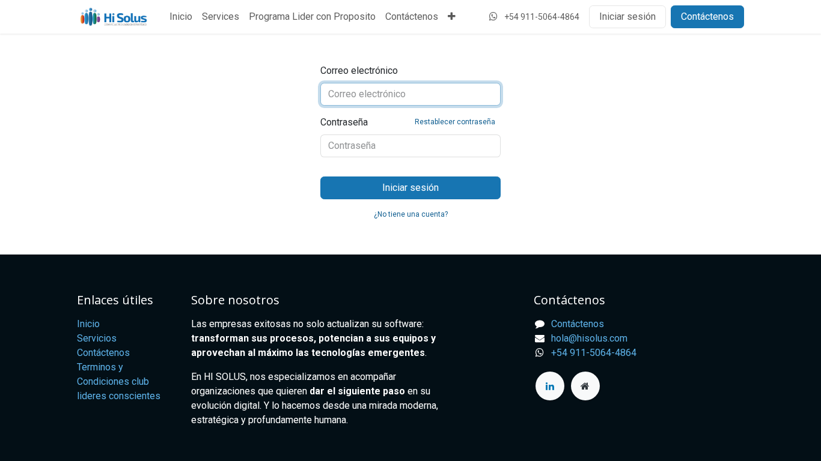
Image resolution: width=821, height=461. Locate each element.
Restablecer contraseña (455, 122)
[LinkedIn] (550, 386)
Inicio (88, 324)
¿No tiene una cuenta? (411, 214)
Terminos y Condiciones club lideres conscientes (118, 381)
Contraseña (407, 122)
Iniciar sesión (627, 16)
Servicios (97, 338)
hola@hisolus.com (589, 338)
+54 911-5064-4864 (593, 352)
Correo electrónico (359, 70)
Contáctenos (707, 16)
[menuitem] (181, 17)
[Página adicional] (585, 386)
